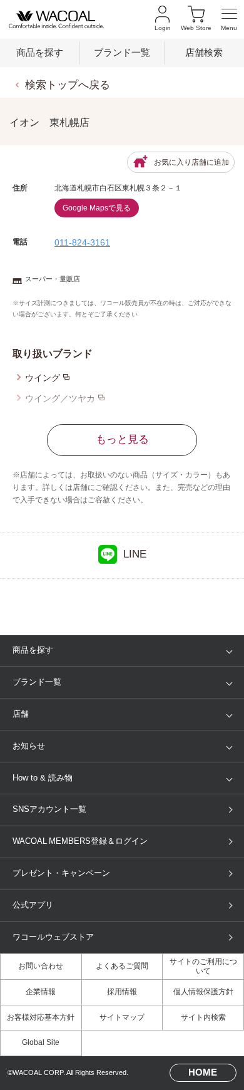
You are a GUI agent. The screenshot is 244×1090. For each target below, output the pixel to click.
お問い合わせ (40, 966)
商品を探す (39, 53)
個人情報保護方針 (203, 991)
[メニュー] (229, 20)
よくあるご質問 (122, 966)
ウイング (42, 378)
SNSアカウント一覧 (49, 809)
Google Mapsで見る (97, 208)
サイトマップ (122, 1017)
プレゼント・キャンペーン (61, 873)
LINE (134, 554)
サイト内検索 (203, 1017)
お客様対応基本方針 (40, 1017)
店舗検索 (204, 53)
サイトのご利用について (203, 966)
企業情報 (41, 991)
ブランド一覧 (122, 53)
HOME (202, 1072)
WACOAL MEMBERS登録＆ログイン (80, 841)
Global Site (40, 1042)
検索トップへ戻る (67, 85)
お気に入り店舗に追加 (191, 162)
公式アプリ (33, 905)
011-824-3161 (82, 242)
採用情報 (122, 991)
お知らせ (29, 745)
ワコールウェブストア (53, 937)
